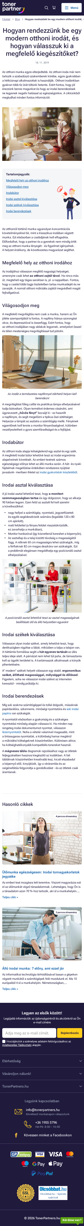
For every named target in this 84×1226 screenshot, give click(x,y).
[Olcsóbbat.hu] (53, 1189)
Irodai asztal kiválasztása (21, 199)
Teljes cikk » (10, 897)
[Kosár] (54, 7)
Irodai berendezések (18, 211)
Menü (74, 7)
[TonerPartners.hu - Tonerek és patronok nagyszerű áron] (13, 8)
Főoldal (6, 19)
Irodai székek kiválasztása (22, 205)
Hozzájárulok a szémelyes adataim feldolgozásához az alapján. (36, 1043)
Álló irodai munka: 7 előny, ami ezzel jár (33, 968)
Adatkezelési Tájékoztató (17, 1045)
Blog (17, 19)
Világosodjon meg (17, 186)
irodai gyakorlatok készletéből (58, 472)
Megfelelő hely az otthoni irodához (27, 180)
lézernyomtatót (11, 732)
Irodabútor (12, 193)
